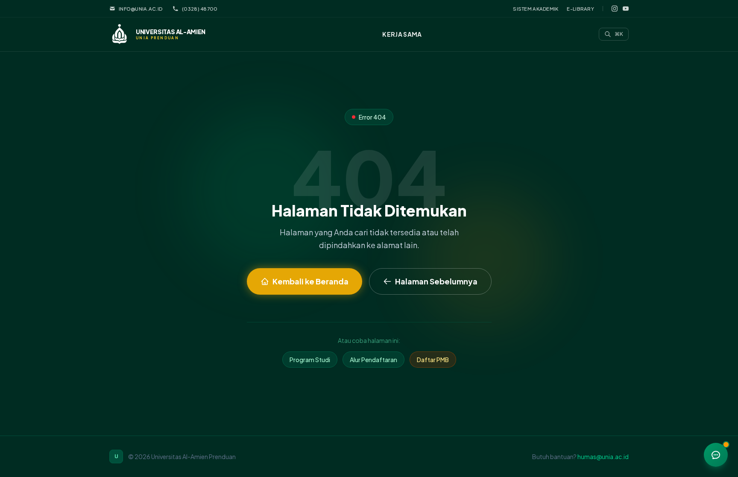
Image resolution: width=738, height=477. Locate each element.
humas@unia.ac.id (603, 456)
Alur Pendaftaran (373, 359)
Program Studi (310, 359)
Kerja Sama (402, 34)
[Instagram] (615, 9)
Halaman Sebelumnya (436, 281)
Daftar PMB (433, 359)
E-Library (580, 9)
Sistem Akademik (535, 9)
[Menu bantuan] (716, 455)
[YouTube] (626, 9)
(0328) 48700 (199, 9)
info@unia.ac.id (140, 9)
